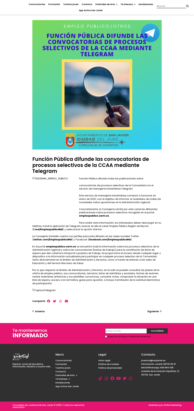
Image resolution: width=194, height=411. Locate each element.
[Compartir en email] (66, 301)
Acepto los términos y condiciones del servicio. (129, 336)
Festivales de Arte (105, 4)
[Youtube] (118, 378)
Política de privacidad (110, 367)
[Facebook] (112, 378)
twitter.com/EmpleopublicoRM (52, 239)
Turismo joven (71, 4)
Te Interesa (127, 4)
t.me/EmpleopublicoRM (48, 229)
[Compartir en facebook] (49, 301)
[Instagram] (106, 378)
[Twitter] (125, 378)
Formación (54, 4)
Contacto (87, 4)
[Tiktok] (100, 378)
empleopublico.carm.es (94, 215)
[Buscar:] (171, 6)
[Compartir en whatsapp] (60, 301)
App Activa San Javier (91, 10)
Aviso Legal (104, 360)
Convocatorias (37, 4)
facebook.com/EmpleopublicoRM (110, 239)
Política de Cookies (108, 364)
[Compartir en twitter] (55, 301)
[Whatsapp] (131, 378)
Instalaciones (146, 4)
